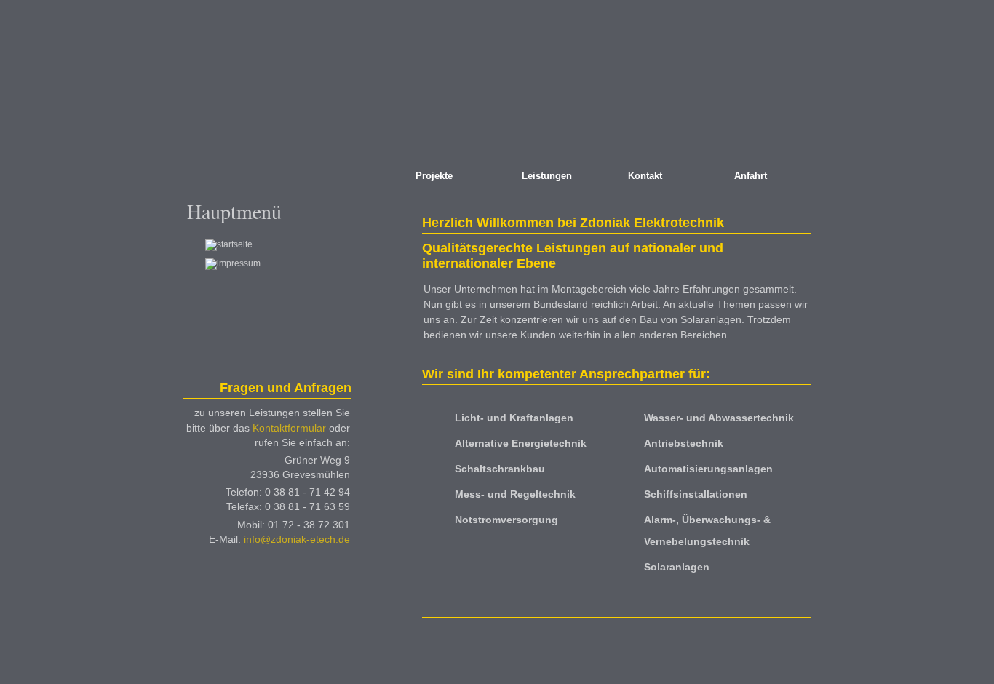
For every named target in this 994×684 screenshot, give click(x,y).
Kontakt (645, 175)
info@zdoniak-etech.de (297, 539)
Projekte (434, 175)
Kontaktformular (289, 428)
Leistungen (547, 175)
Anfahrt (750, 175)
